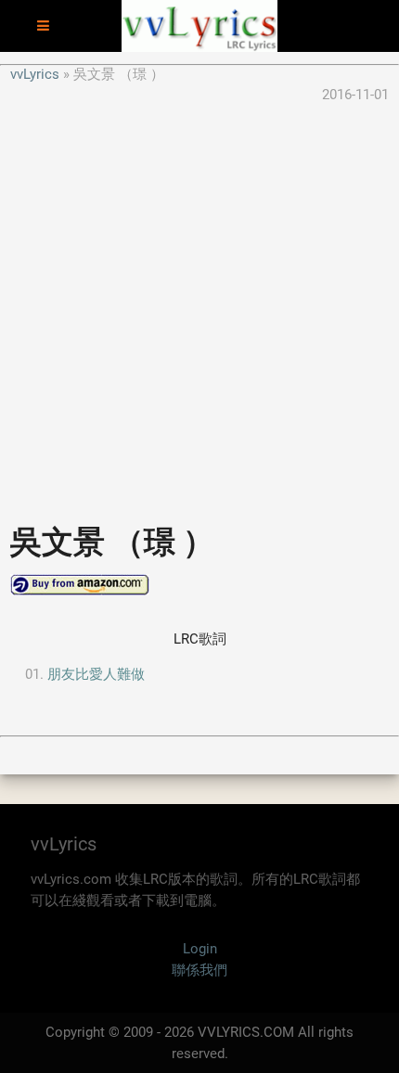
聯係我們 (199, 970)
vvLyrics (34, 74)
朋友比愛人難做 (96, 674)
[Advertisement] (199, 305)
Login (200, 948)
